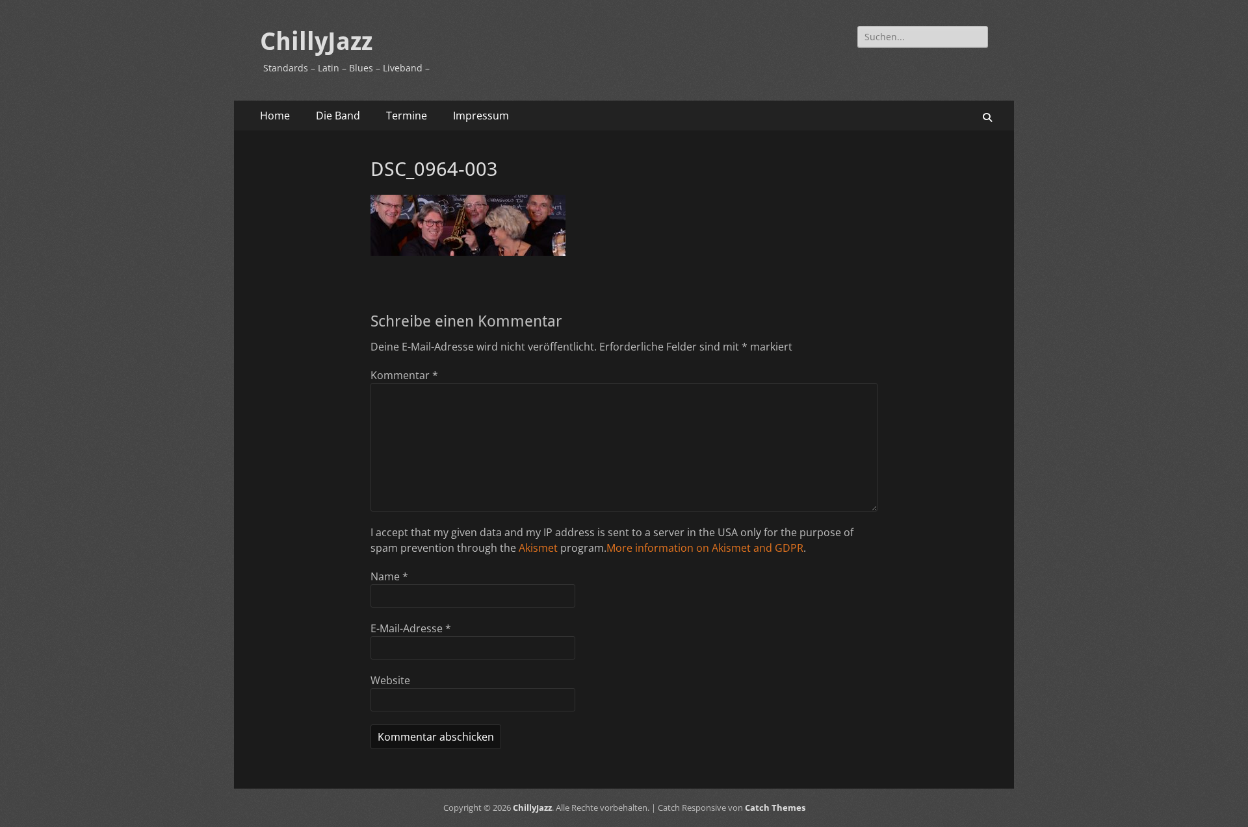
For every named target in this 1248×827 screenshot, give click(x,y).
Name (389, 576)
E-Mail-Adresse (410, 628)
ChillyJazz (316, 41)
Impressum (481, 115)
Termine (406, 115)
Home (275, 115)
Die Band (338, 115)
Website (390, 680)
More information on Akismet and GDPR (704, 548)
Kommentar (404, 375)
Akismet (538, 548)
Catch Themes (775, 807)
